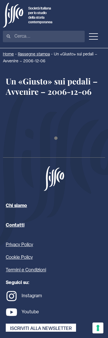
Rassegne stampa (34, 54)
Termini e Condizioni (26, 270)
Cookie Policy (19, 257)
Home (8, 54)
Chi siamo (16, 206)
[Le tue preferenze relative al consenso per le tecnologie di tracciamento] (97, 327)
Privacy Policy (19, 245)
